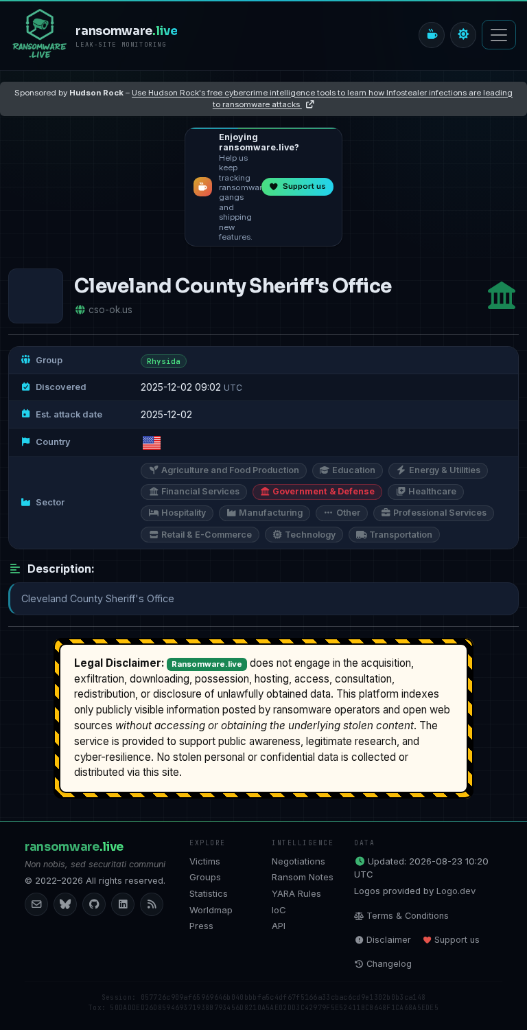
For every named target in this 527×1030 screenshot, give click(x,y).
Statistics (208, 893)
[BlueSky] (65, 904)
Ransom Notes (302, 876)
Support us (457, 940)
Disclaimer (388, 940)
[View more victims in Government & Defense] (501, 296)
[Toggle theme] (463, 35)
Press (201, 925)
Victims (204, 861)
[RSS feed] (151, 904)
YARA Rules (296, 893)
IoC (279, 909)
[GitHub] (94, 904)
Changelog (389, 964)
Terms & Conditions (407, 916)
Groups (205, 876)
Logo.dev (456, 890)
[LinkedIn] (122, 904)
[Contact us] (36, 904)
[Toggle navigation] (499, 34)
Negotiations (298, 861)
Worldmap (211, 909)
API (278, 925)
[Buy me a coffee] (432, 35)
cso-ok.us (110, 309)
